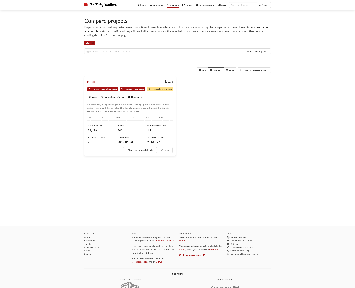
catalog (182, 249)
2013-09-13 (155, 142)
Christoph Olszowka (164, 240)
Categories (89, 240)
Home (87, 237)
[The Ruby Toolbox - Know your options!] (100, 5)
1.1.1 (150, 130)
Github (159, 261)
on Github (214, 249)
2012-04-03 (125, 142)
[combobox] (164, 51)
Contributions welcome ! (192, 255)
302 (120, 130)
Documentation (91, 247)
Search (87, 254)
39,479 (92, 130)
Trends (87, 244)
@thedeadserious (140, 261)
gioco (91, 82)
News (87, 250)
